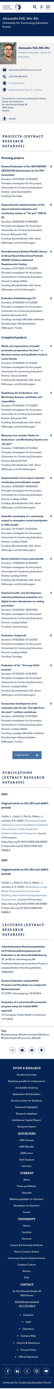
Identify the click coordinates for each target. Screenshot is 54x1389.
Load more (22, 754)
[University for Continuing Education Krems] (12, 7)
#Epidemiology (9, 1034)
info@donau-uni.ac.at (27, 1301)
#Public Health (9, 1037)
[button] (27, 118)
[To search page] (35, 7)
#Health (36, 1037)
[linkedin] (17, 1371)
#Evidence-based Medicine (34, 1034)
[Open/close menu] (48, 8)
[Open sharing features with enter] (12, 1050)
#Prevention (25, 1037)
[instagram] (36, 1371)
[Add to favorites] (41, 1050)
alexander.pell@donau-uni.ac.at (25, 69)
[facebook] (8, 1371)
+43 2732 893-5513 (18, 76)
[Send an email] (22, 1050)
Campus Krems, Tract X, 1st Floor (25, 89)
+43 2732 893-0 (26, 1305)
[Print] (32, 1050)
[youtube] (46, 1371)
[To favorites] (41, 7)
